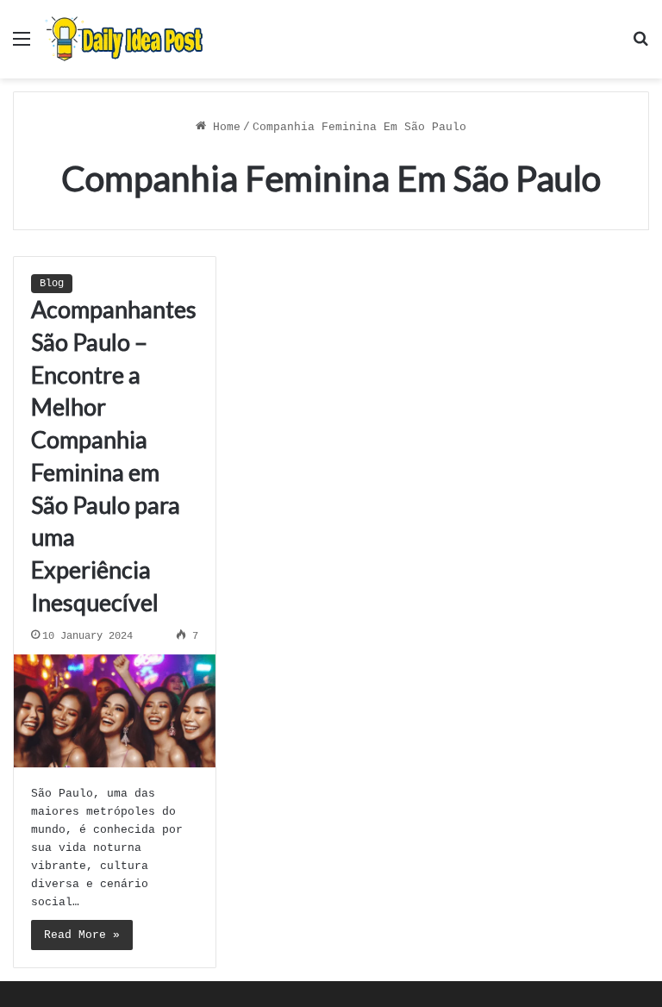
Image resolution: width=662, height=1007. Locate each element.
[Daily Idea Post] (127, 39)
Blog (52, 284)
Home (223, 127)
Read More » (82, 935)
